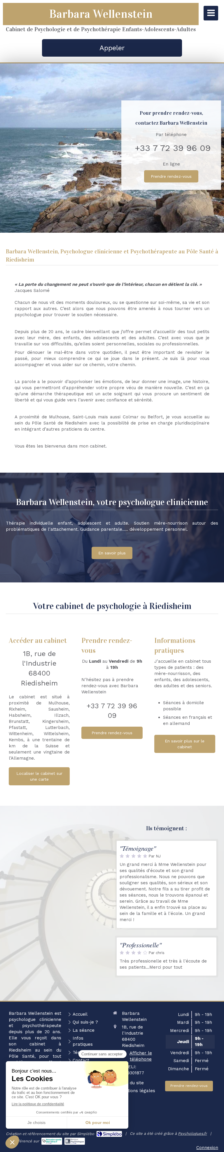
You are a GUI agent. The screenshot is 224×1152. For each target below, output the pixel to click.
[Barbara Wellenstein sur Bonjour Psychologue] (74, 1141)
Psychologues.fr (192, 1133)
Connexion (207, 1147)
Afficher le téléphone (141, 1056)
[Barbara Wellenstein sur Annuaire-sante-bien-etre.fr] (51, 1141)
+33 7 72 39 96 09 (173, 148)
